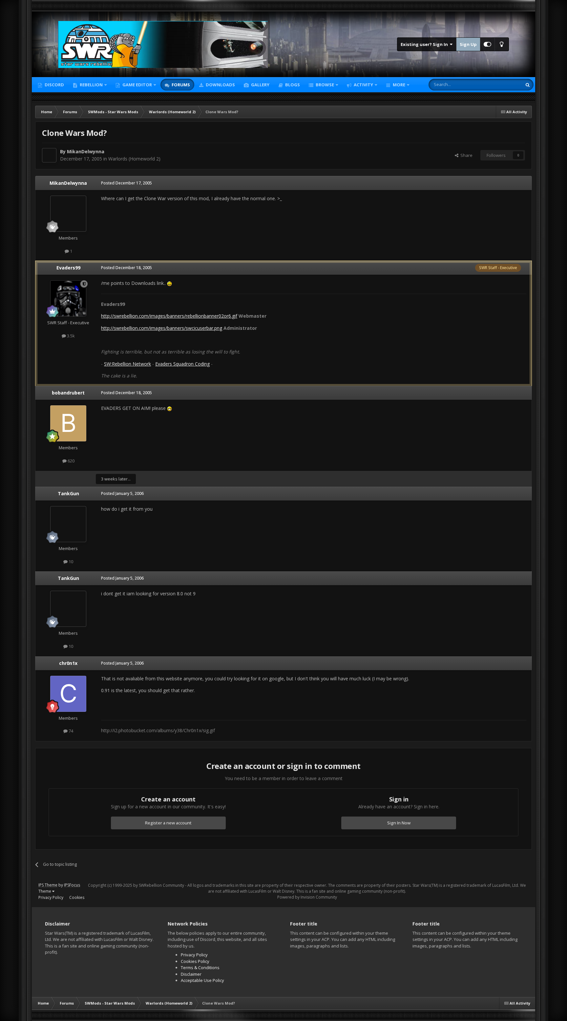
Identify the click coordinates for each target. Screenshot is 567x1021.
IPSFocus (72, 885)
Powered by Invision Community (307, 897)
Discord (54, 85)
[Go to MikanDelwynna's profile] (49, 155)
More (399, 85)
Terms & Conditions (200, 967)
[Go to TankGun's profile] (68, 524)
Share (465, 155)
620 (70, 461)
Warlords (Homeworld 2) (134, 159)
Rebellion (91, 85)
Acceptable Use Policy (202, 980)
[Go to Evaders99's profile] (68, 298)
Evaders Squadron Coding (182, 364)
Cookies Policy (195, 961)
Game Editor (137, 85)
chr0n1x (68, 663)
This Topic (503, 84)
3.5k (70, 336)
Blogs (292, 85)
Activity (363, 85)
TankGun (68, 493)
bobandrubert (68, 393)
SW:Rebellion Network (127, 364)
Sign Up (468, 44)
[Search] (528, 85)
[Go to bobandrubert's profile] (68, 423)
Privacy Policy (50, 897)
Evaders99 (68, 268)
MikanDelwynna (85, 151)
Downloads (220, 85)
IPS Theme (47, 885)
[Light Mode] (502, 44)
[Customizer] (487, 44)
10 (70, 561)
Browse (324, 85)
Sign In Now (398, 823)
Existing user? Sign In (425, 44)
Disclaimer (191, 974)
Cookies (76, 897)
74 (70, 731)
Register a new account (168, 823)
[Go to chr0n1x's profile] (68, 694)
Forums (180, 85)
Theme (45, 891)
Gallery (259, 85)
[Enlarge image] (169, 283)
